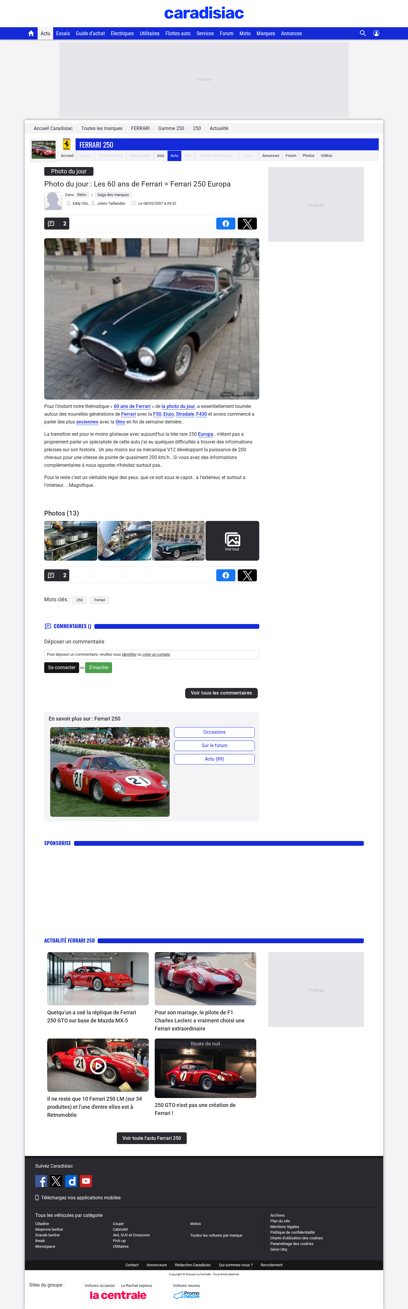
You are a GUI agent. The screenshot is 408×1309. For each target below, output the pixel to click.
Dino (120, 422)
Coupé (118, 1223)
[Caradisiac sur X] (57, 1182)
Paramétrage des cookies (292, 1243)
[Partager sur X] (248, 221)
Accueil (67, 155)
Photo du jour (69, 171)
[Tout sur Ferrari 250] (44, 157)
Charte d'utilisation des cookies (296, 1238)
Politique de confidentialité (292, 1232)
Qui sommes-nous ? (236, 1265)
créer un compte (156, 654)
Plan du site (280, 1221)
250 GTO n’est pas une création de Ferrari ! (195, 1109)
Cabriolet (120, 1229)
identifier (129, 654)
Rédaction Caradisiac (193, 1265)
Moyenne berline (49, 1229)
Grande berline (47, 1235)
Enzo (168, 414)
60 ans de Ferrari (132, 406)
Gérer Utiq (278, 1249)
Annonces (291, 33)
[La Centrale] (118, 1301)
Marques (266, 33)
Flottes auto (178, 33)
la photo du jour (178, 406)
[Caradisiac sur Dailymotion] (72, 1182)
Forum (227, 33)
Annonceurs (157, 1265)
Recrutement (272, 1265)
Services (205, 33)
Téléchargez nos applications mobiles (81, 1198)
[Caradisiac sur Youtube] (86, 1182)
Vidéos (326, 155)
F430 (201, 414)
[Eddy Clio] (53, 209)
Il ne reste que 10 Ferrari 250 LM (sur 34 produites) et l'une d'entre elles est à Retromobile (94, 1107)
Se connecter (61, 667)
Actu (45, 33)
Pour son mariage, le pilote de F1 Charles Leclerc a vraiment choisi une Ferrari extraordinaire (200, 1020)
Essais (63, 33)
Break (40, 1240)
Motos (195, 1223)
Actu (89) (214, 759)
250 (79, 600)
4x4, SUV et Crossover (131, 1235)
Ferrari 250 (96, 144)
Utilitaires (149, 33)
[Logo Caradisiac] (204, 24)
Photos (309, 155)
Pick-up (119, 1240)
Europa (205, 434)
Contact (132, 1265)
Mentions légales (284, 1226)
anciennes (87, 422)
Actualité (219, 128)
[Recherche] (363, 33)
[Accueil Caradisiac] (31, 33)
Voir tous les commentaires (221, 693)
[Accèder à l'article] (98, 978)
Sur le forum (215, 745)
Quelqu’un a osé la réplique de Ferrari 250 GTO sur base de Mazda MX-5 (91, 1016)
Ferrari (128, 414)
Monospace (45, 1246)
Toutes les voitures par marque (216, 1235)
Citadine (42, 1223)
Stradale (185, 414)
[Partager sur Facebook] (227, 221)
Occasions (214, 732)
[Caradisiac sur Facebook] (42, 1182)
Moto (245, 33)
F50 (157, 414)
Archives (277, 1215)
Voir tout (232, 549)
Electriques (122, 33)
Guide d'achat (90, 33)
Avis (160, 155)
